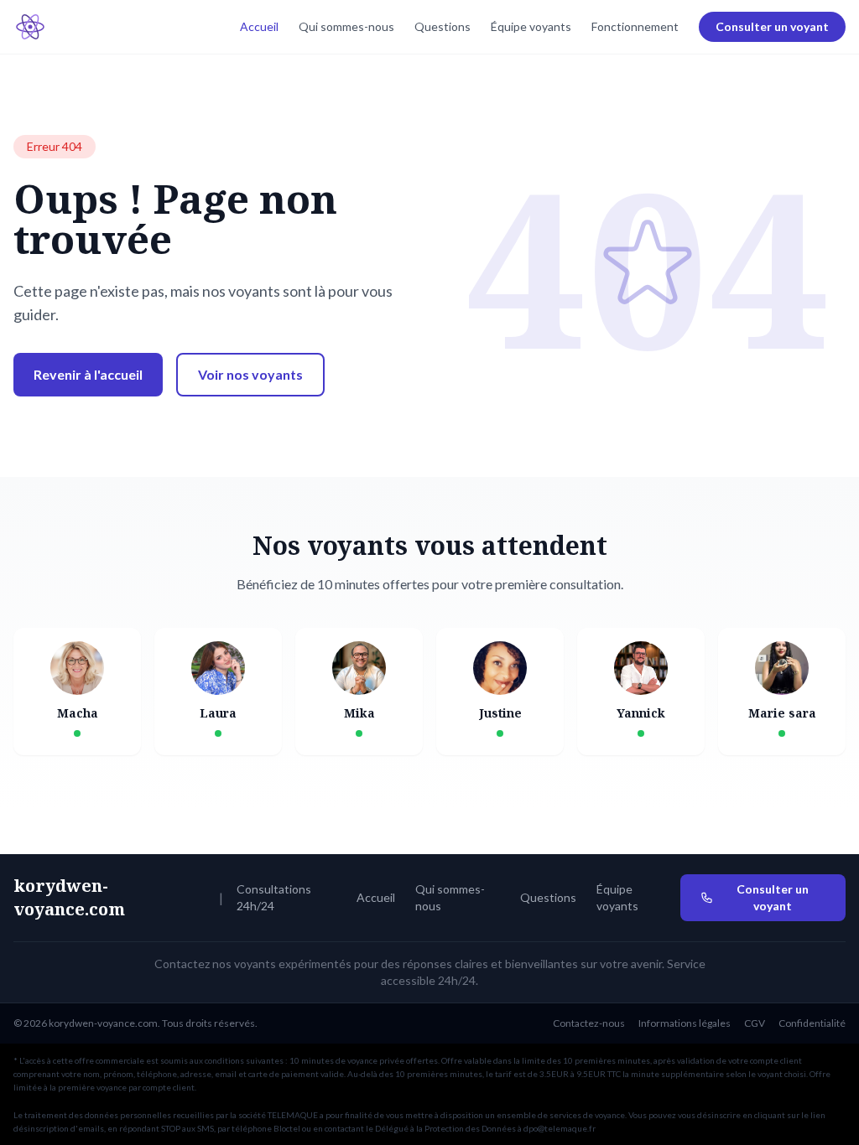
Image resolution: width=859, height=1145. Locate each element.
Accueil (259, 26)
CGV (754, 1023)
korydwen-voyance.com (69, 897)
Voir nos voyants (250, 374)
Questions (442, 26)
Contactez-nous (589, 1023)
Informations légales (684, 1023)
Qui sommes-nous (346, 26)
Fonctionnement (635, 26)
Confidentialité (812, 1023)
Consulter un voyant (772, 26)
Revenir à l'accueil (88, 374)
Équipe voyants (531, 26)
